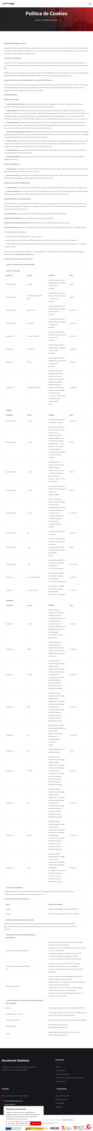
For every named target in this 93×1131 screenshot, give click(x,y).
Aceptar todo (36, 1123)
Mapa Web (59, 1107)
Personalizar (11, 1123)
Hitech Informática (67, 1120)
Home (57, 1067)
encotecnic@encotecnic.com (25, 254)
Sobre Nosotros (60, 1070)
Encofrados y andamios (63, 1074)
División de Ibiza (61, 1081)
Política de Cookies (61, 1099)
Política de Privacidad (62, 1096)
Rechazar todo (23, 1123)
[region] (24, 1116)
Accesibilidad (60, 1103)
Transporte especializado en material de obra (70, 1078)
